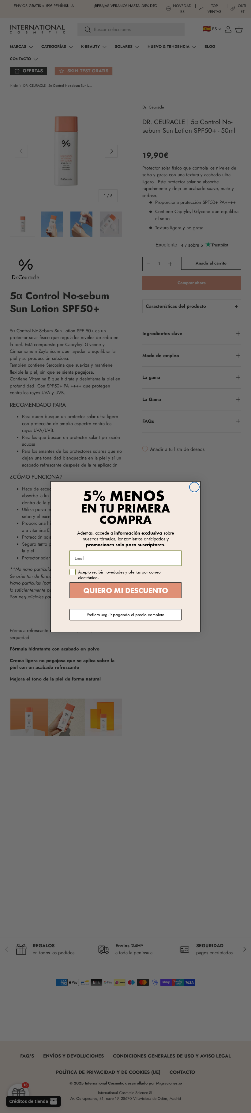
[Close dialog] (194, 487)
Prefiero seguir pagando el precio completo (125, 614)
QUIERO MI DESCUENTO (125, 590)
